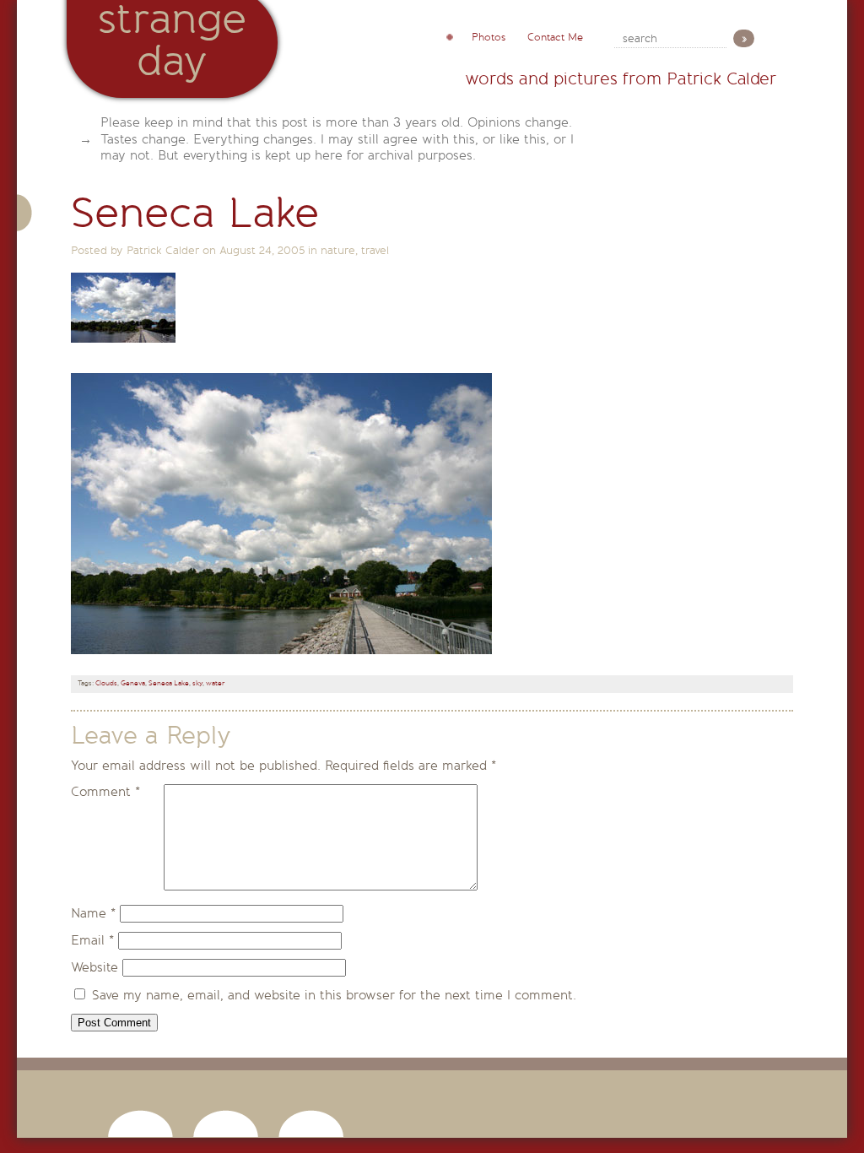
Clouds (106, 683)
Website (94, 967)
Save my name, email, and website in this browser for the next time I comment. (334, 995)
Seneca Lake (168, 683)
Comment (105, 791)
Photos (488, 37)
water (215, 683)
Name (93, 913)
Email (92, 940)
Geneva (133, 683)
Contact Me (555, 37)
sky (197, 683)
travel (375, 250)
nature (338, 250)
